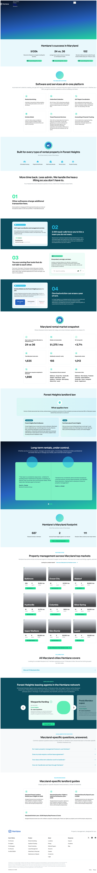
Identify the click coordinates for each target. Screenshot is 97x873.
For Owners (11, 840)
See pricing (59, 33)
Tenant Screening (32, 846)
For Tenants (11, 848)
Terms (90, 869)
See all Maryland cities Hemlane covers (59, 647)
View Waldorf (79, 588)
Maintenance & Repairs (33, 854)
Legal (49, 856)
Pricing (14, 4)
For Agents (10, 843)
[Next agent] (73, 707)
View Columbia (55, 614)
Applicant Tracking (32, 843)
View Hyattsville (30, 614)
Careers (50, 851)
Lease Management (33, 848)
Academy (70, 843)
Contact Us (50, 854)
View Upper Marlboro (31, 640)
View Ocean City (55, 588)
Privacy (94, 869)
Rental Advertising (32, 840)
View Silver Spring (80, 614)
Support (70, 840)
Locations (15, 5)
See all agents (47, 724)
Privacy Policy (18, 863)
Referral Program (52, 846)
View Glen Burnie (55, 640)
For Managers (11, 846)
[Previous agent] (23, 707)
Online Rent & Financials (33, 851)
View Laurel (78, 640)
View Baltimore (30, 588)
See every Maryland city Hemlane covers (66, 562)
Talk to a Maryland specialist (42, 33)
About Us (50, 848)
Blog (69, 846)
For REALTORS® (12, 851)
